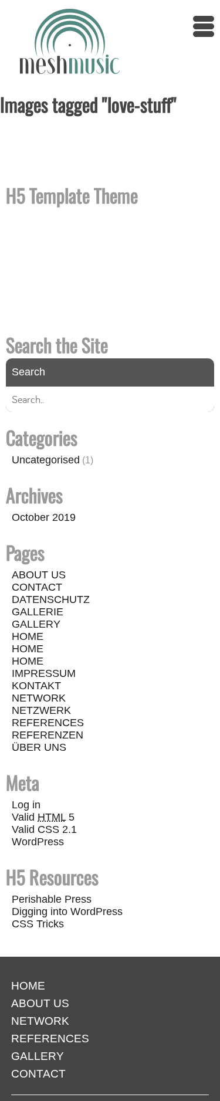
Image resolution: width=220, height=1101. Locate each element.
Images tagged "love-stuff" (88, 104)
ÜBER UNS (39, 747)
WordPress (38, 842)
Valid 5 (43, 817)
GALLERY (36, 624)
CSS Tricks (38, 924)
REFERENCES (48, 723)
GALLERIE (37, 612)
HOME (27, 636)
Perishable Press (52, 899)
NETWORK (39, 698)
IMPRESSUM (44, 673)
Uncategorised (46, 460)
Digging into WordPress (67, 911)
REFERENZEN (47, 735)
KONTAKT (36, 686)
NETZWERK (41, 710)
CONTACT (37, 587)
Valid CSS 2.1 (44, 829)
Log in (26, 805)
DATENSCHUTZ (51, 599)
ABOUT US (39, 575)
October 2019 (44, 517)
